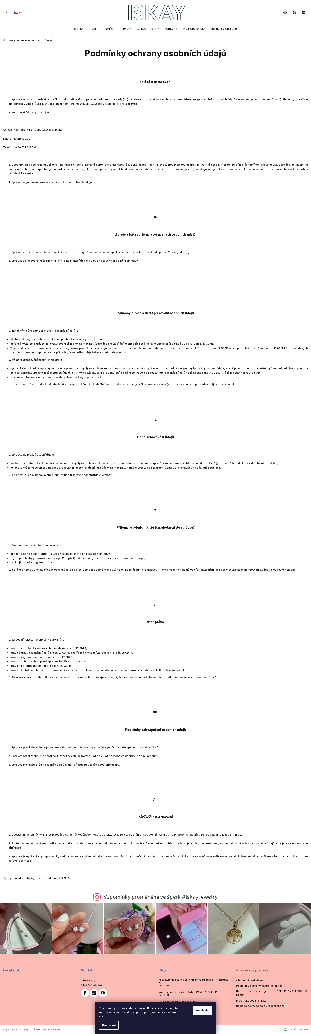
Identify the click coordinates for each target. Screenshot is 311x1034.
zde (101, 1016)
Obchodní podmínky (249, 981)
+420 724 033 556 (92, 985)
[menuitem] (78, 29)
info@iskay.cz (90, 981)
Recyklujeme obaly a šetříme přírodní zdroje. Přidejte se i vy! (194, 980)
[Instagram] (94, 993)
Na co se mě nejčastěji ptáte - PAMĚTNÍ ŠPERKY (188, 992)
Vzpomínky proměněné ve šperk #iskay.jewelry (161, 896)
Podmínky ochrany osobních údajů (259, 986)
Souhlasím (202, 1010)
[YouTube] (103, 993)
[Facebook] (85, 993)
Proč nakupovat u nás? (251, 1001)
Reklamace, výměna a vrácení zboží (260, 1006)
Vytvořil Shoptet (298, 1029)
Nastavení (109, 1025)
